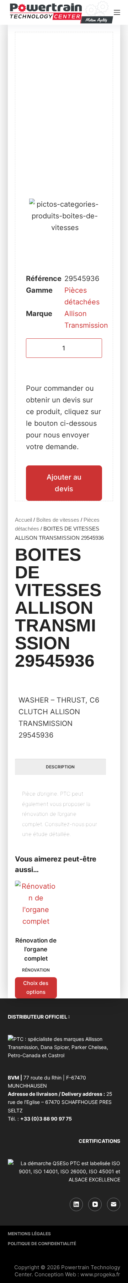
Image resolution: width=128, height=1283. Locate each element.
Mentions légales (29, 1233)
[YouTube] (95, 1204)
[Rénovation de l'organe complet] (36, 904)
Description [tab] (60, 766)
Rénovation (36, 970)
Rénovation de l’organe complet (36, 949)
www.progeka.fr (100, 1274)
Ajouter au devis (64, 483)
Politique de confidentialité (42, 1243)
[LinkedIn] (76, 1204)
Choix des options (35, 987)
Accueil (23, 520)
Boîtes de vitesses (57, 520)
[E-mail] (114, 1204)
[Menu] (117, 12)
